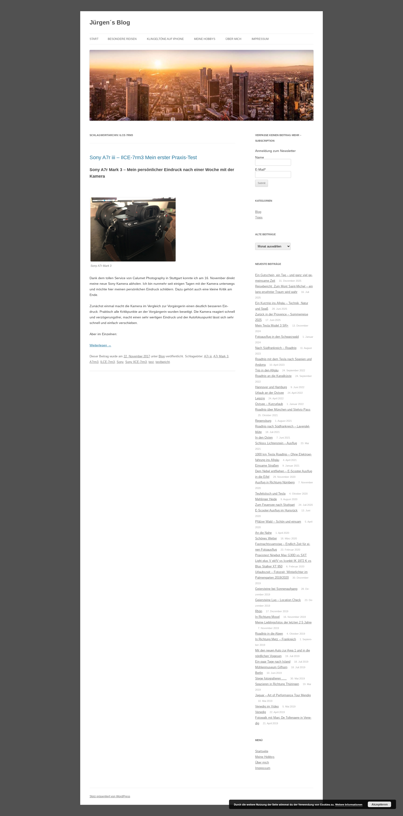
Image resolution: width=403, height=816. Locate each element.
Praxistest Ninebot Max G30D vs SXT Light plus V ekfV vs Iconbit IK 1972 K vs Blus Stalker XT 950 (283, 560)
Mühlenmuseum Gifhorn (271, 667)
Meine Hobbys (204, 39)
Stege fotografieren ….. (271, 678)
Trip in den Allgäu (266, 370)
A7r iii (208, 356)
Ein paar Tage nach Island (272, 661)
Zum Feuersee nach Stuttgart (275, 504)
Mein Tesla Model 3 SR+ (271, 325)
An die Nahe (263, 533)
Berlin (259, 673)
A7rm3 (94, 362)
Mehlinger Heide (266, 499)
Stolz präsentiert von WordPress (110, 796)
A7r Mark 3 (220, 356)
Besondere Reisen (122, 39)
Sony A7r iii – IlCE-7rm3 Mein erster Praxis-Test (143, 157)
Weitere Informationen (348, 804)
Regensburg (263, 420)
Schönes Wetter (266, 538)
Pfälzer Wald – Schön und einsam (278, 521)
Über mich (233, 39)
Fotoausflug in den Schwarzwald (277, 336)
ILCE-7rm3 (107, 362)
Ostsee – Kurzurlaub (269, 404)
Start (94, 39)
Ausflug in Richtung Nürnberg (275, 482)
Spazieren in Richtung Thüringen (277, 684)
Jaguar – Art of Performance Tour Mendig (283, 695)
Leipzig (260, 398)
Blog (162, 356)
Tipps (259, 217)
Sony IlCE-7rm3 (136, 362)
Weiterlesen (100, 345)
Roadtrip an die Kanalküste (273, 376)
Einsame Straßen (267, 465)
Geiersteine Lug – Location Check (278, 600)
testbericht (163, 362)
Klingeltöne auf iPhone (165, 39)
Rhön (258, 611)
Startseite (261, 751)
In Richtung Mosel (267, 617)
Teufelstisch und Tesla (270, 493)
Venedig (260, 712)
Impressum (260, 39)
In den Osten (264, 437)
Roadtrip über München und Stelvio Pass (282, 409)
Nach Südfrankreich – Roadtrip (275, 348)
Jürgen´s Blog (110, 22)
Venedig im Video (267, 706)
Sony (120, 362)
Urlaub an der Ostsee (269, 392)
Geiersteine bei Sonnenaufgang (276, 589)
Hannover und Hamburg (271, 387)
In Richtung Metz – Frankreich (275, 639)
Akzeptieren (380, 804)
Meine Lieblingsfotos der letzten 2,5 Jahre (283, 622)
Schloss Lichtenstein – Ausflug (276, 443)
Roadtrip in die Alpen (269, 633)
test (151, 362)
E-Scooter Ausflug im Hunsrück (276, 510)
